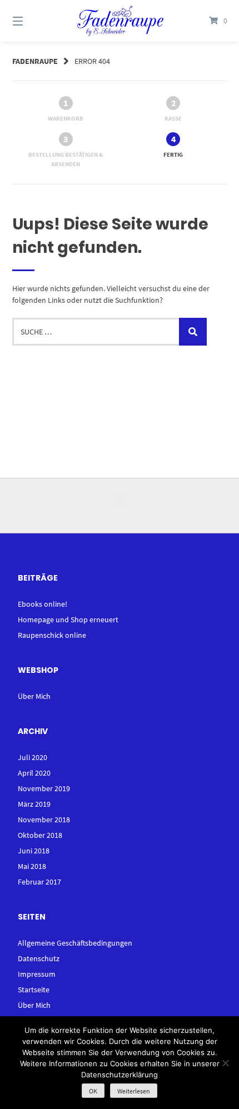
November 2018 (44, 820)
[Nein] (225, 1062)
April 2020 (34, 773)
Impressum (37, 974)
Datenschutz (38, 958)
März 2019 (34, 804)
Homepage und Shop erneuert (68, 620)
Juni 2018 (33, 851)
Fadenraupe (35, 61)
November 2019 (44, 788)
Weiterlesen (133, 1091)
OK (93, 1091)
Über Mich (34, 696)
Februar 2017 (39, 882)
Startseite (33, 990)
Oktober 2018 (40, 835)
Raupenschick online (52, 635)
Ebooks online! (42, 604)
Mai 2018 (32, 866)
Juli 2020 (32, 757)
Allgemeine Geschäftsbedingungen (75, 943)
